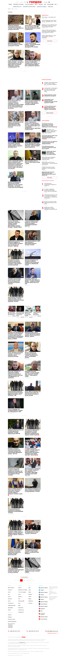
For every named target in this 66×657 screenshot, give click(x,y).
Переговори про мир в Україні (29, 6)
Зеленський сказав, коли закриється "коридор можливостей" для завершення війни (49, 142)
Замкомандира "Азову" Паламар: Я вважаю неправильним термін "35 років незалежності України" (50, 101)
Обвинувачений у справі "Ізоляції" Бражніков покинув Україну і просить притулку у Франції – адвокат (32, 334)
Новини (10, 4)
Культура (10, 598)
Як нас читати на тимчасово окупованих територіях (11, 625)
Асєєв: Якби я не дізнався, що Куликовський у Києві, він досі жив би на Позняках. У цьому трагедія (33, 393)
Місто (30, 585)
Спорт (9, 596)
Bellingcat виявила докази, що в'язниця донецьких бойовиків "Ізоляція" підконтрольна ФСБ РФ (16, 431)
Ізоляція (15, 8)
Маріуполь (31, 600)
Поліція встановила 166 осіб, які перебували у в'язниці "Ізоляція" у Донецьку (32, 532)
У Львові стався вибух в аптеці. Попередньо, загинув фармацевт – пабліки (49, 168)
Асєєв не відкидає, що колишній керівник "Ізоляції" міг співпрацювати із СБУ (15, 410)
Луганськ (30, 603)
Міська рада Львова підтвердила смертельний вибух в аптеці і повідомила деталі (48, 158)
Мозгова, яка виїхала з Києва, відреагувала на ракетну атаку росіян (50, 202)
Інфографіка (10, 607)
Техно (9, 600)
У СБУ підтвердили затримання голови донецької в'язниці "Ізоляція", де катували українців (16, 570)
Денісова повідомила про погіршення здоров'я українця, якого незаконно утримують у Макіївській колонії (32, 262)
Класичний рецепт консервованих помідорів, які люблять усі (50, 184)
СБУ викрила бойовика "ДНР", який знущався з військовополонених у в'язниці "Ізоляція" (32, 242)
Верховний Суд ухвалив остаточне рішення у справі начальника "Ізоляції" (15, 44)
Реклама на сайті (11, 619)
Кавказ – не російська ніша (49, 17)
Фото (56, 4)
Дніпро (30, 598)
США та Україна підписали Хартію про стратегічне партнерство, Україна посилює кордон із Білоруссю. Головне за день (15, 491)
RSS (41, 611)
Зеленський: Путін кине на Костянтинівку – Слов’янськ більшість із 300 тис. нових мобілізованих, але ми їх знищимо (49, 125)
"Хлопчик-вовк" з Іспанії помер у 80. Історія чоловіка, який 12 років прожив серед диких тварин (51, 90)
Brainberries (18, 317)
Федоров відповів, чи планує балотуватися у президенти (50, 95)
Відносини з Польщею (41, 6)
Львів (30, 589)
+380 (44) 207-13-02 (33, 631)
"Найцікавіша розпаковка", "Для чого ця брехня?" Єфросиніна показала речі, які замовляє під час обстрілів (50, 196)
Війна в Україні (11, 587)
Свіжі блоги (45, 15)
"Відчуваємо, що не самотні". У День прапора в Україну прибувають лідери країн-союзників (49, 131)
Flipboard (43, 608)
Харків (30, 596)
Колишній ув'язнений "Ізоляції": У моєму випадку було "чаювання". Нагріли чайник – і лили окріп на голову (32, 374)
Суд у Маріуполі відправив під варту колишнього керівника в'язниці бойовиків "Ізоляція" (33, 490)
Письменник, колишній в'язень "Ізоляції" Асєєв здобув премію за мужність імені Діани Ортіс (15, 145)
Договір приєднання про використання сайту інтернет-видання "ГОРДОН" (53, 598)
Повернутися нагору (51, 633)
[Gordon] (35, 2)
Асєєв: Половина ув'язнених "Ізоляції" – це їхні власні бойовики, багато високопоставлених (15, 354)
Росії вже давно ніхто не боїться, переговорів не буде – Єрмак (32, 162)
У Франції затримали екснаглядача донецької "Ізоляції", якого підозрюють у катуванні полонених (16, 27)
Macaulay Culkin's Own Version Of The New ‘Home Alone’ (12, 313)
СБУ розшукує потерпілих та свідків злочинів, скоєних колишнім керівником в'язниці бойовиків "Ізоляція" (16, 299)
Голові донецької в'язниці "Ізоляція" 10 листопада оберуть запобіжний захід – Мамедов (32, 551)
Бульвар (41, 4)
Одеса (30, 592)
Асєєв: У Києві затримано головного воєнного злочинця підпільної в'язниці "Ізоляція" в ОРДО (32, 570)
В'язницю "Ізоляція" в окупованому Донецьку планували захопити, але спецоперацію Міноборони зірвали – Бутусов (15, 451)
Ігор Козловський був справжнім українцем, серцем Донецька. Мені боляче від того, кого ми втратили (16, 124)
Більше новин (49, 177)
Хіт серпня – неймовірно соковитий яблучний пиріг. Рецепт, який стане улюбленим (50, 190)
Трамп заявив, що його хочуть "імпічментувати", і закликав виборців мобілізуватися (49, 163)
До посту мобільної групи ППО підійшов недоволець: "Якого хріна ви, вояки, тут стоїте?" (49, 25)
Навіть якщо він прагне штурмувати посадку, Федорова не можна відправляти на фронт (49, 31)
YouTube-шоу (21, 609)
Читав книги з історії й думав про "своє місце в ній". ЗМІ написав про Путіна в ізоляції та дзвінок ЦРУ (32, 27)
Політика (10, 589)
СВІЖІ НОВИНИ (45, 120)
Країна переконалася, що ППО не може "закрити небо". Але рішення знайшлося (51, 83)
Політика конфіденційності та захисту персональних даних (53, 593)
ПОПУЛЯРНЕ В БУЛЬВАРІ (48, 180)
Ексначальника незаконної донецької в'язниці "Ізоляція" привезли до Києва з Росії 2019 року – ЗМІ (15, 393)
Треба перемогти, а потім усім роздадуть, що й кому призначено (49, 36)
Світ (9, 594)
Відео (19, 605)
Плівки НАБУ (50, 6)
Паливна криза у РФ (17, 6)
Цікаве (9, 609)
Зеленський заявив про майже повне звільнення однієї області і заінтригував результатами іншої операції (49, 137)
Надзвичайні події (11, 605)
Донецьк (30, 594)
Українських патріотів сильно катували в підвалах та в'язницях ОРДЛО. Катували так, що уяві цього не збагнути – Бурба (15, 243)
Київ (29, 587)
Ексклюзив (49, 4)
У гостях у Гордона (29, 4)
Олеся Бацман (44, 604)
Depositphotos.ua (22, 642)
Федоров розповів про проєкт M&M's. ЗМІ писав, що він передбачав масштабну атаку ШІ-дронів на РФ (49, 174)
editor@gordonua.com (52, 631)
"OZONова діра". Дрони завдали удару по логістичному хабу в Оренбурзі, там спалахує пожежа (49, 153)
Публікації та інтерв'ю (18, 4)
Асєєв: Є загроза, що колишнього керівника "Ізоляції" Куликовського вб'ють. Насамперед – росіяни (31, 355)
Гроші (9, 592)
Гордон (9, 8)
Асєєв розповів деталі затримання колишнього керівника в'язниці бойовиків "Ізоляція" (15, 510)
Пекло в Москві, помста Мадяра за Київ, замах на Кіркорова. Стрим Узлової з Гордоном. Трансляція (50, 108)
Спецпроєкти (21, 612)
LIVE (45, 4)
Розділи (19, 585)
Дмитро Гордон (44, 587)
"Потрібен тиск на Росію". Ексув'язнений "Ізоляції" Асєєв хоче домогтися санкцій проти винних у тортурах (14, 281)
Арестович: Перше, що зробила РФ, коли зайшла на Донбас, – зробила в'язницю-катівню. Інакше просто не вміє (32, 281)
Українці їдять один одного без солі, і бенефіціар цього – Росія (49, 21)
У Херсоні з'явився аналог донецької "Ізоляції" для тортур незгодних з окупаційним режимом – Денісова (31, 223)
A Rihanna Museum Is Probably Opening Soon (37, 313)
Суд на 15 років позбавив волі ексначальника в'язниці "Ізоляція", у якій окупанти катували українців (32, 102)
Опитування (20, 607)
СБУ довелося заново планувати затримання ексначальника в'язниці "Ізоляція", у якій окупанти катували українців (15, 262)
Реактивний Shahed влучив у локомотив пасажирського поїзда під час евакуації (49, 147)
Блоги (36, 4)
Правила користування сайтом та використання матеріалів (53, 587)
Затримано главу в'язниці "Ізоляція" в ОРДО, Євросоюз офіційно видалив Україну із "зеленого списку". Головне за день (16, 533)
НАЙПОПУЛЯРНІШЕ (46, 79)
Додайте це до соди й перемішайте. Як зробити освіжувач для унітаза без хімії (50, 208)
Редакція (10, 617)
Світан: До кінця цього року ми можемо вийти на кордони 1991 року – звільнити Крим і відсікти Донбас (32, 145)
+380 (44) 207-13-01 (15, 631)
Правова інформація (12, 621)
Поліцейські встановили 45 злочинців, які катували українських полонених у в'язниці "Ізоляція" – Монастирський (15, 552)
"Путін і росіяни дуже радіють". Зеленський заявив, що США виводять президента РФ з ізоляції (32, 45)
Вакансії (9, 614)
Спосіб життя (11, 603)
